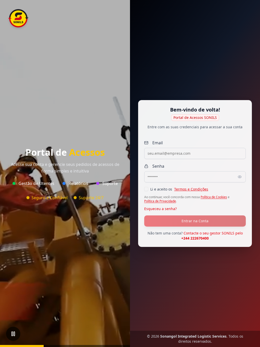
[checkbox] (146, 189)
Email (157, 143)
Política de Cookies (214, 197)
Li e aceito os (179, 189)
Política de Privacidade (160, 201)
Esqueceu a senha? (160, 208)
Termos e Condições (191, 189)
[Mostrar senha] (240, 177)
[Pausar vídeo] (13, 334)
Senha (158, 166)
